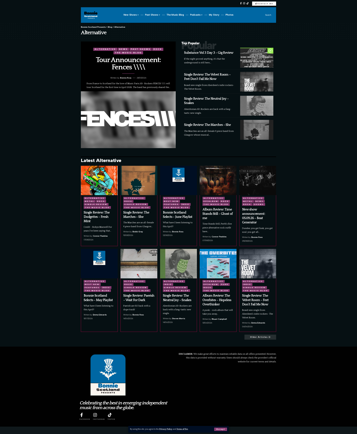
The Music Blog (128, 53)
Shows (259, 204)
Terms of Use (182, 429)
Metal (89, 201)
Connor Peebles (100, 236)
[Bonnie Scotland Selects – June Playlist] (178, 180)
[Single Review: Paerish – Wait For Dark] (138, 263)
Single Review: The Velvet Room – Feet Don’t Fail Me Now (255, 300)
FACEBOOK (84, 419)
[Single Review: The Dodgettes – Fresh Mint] (99, 180)
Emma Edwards (100, 315)
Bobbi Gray (137, 232)
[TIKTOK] (110, 415)
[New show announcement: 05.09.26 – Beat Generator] (257, 180)
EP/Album (211, 201)
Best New (171, 201)
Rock (158, 49)
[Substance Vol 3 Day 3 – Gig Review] (256, 58)
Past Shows (140, 49)
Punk (224, 284)
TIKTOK (111, 419)
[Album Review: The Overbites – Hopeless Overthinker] (218, 263)
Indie (185, 204)
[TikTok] (247, 3)
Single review (96, 204)
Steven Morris (178, 318)
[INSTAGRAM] (95, 415)
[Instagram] (244, 3)
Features (171, 204)
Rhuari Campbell (219, 319)
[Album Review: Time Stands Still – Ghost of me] (218, 180)
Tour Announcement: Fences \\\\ (128, 63)
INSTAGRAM (99, 419)
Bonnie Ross (125, 78)
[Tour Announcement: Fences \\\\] (128, 119)
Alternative (105, 49)
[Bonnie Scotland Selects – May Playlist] (99, 263)
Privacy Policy (165, 429)
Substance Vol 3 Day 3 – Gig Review (208, 53)
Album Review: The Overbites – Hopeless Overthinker (216, 300)
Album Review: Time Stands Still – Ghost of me (217, 214)
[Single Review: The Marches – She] (256, 130)
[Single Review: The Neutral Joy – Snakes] (256, 106)
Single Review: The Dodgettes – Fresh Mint (96, 217)
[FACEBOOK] (81, 415)
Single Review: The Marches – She (207, 125)
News (123, 49)
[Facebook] (240, 3)
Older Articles (259, 337)
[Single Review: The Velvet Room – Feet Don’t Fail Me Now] (256, 82)
